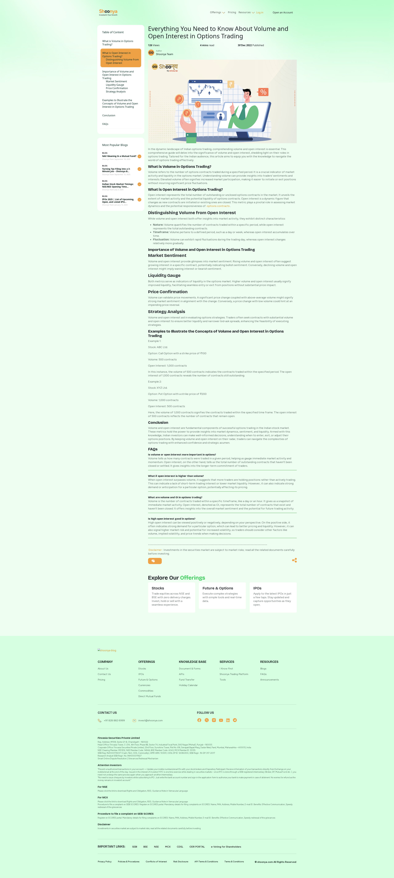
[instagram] (215, 720)
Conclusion (108, 115)
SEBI (134, 846)
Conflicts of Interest (156, 861)
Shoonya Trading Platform (234, 674)
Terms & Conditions (234, 861)
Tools (223, 679)
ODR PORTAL (197, 846)
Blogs (263, 668)
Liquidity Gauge (115, 84)
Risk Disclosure (180, 861)
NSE (156, 846)
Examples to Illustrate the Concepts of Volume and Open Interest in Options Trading (120, 103)
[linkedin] (229, 720)
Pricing (232, 12)
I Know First (226, 668)
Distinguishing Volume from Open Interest (122, 61)
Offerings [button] (216, 12)
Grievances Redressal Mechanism (143, 758)
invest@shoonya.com (151, 720)
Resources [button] (245, 12)
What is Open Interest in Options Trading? (116, 54)
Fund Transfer (186, 679)
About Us (103, 668)
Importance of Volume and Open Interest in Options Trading (118, 75)
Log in (259, 12)
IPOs (141, 674)
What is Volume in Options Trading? (117, 43)
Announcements (269, 679)
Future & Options (148, 679)
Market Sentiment (116, 81)
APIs (181, 674)
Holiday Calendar (188, 685)
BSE (145, 846)
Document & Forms (190, 668)
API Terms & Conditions (206, 861)
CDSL (180, 846)
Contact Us (104, 674)
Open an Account (283, 12)
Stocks (142, 668)
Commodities (145, 690)
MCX (168, 846)
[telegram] (236, 720)
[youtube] (222, 720)
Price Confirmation (117, 88)
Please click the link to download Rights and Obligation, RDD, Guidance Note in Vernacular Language (143, 791)
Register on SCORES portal (110, 818)
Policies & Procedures (128, 861)
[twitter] (208, 720)
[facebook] (201, 720)
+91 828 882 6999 (114, 720)
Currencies (144, 685)
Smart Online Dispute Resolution (112, 758)
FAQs (105, 124)
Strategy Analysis (116, 91)
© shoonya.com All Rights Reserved (275, 861)
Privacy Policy (105, 861)
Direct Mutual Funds (149, 696)
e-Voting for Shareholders (226, 846)
